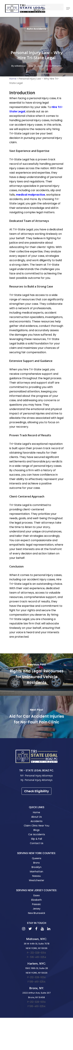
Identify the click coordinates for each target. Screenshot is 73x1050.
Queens (36, 858)
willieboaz (20, 65)
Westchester (36, 880)
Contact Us (36, 843)
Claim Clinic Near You (36, 825)
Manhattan (36, 871)
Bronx (36, 862)
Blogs (36, 830)
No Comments (54, 65)
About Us (36, 816)
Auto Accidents (36, 29)
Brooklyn (36, 867)
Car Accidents (36, 834)
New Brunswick (36, 913)
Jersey (36, 908)
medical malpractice (30, 195)
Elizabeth (36, 900)
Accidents (36, 821)
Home (12, 78)
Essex (36, 895)
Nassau (36, 876)
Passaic (36, 904)
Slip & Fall (36, 839)
